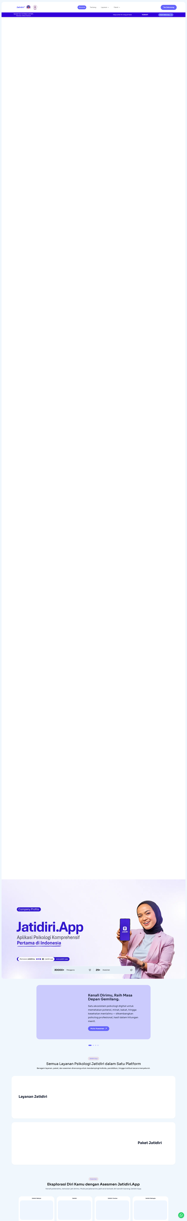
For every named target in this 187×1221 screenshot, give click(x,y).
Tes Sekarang (168, 7)
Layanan (104, 7)
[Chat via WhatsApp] (181, 1215)
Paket (116, 7)
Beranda (82, 7)
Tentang (93, 7)
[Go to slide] (90, 1045)
